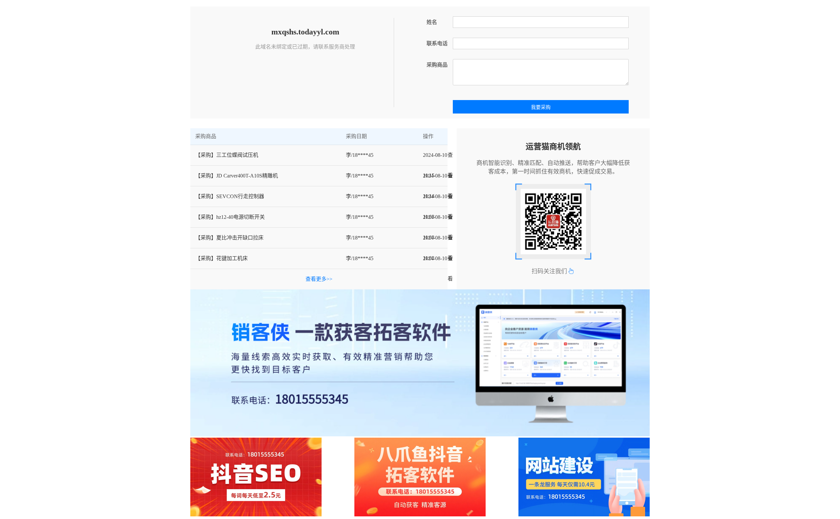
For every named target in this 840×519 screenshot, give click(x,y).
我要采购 (541, 107)
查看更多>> (318, 279)
